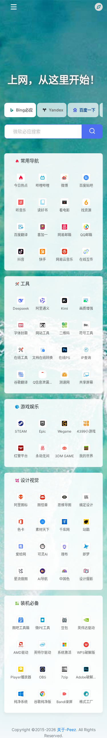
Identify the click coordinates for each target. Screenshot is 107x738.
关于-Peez (66, 729)
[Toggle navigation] (13, 6)
